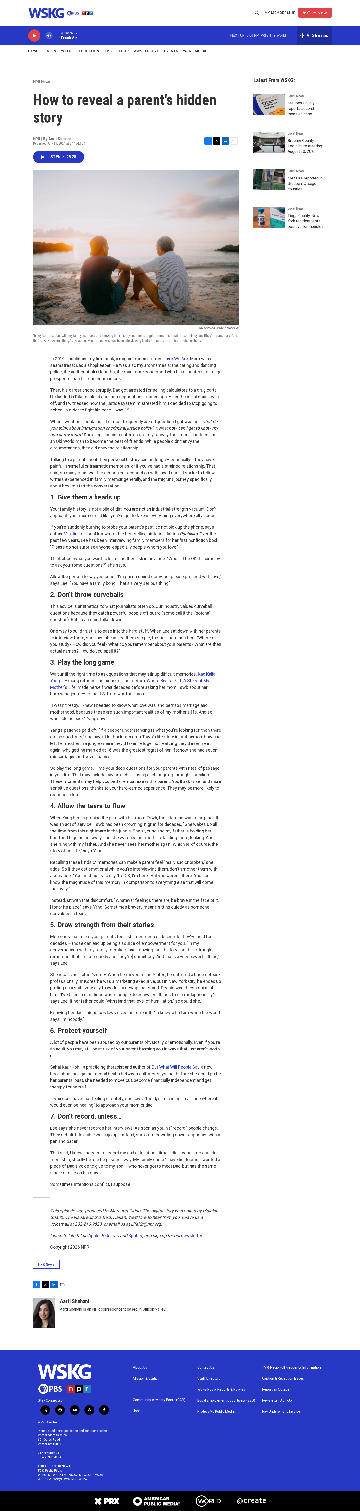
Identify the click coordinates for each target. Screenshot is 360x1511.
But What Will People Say (175, 1067)
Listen (50, 51)
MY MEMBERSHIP (280, 13)
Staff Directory (208, 1378)
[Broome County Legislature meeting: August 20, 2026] (269, 142)
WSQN (57, 1479)
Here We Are (176, 358)
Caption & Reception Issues (283, 1378)
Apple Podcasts (103, 1235)
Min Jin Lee (75, 533)
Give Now (317, 12)
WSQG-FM (75, 1475)
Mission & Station (146, 1378)
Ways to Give (146, 51)
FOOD (124, 51)
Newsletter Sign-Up (277, 1400)
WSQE (88, 1475)
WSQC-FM (44, 1479)
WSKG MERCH (195, 51)
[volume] (49, 35)
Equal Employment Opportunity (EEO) (226, 1400)
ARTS (109, 51)
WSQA (98, 1475)
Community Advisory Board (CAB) (159, 1400)
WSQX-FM (59, 1475)
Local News (296, 96)
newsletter (191, 1235)
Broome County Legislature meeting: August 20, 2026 (305, 146)
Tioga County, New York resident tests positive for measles (306, 221)
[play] (34, 35)
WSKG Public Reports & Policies (221, 1389)
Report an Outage (275, 1389)
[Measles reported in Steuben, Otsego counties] (269, 179)
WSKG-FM (44, 1475)
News (33, 51)
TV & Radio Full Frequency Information (291, 1367)
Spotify (135, 1235)
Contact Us (205, 1367)
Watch (67, 51)
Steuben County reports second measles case (301, 108)
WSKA (83, 1479)
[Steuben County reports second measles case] (269, 104)
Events (171, 51)
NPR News (41, 81)
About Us (140, 1367)
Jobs (137, 1411)
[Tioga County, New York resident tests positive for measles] (269, 217)
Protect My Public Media (216, 1411)
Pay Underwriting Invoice (281, 1411)
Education (89, 51)
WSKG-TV (70, 1479)
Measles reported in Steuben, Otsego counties (305, 183)
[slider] (57, 35)
